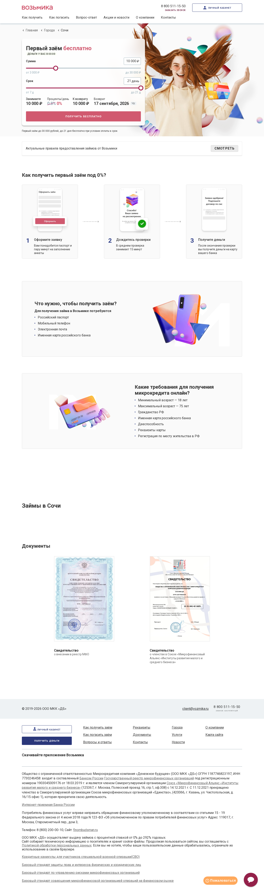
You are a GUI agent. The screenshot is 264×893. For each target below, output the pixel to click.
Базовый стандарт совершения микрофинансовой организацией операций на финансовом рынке (98, 881)
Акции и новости (116, 17)
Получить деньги (46, 740)
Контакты (168, 17)
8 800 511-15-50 (173, 6)
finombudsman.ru (85, 830)
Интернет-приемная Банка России (48, 805)
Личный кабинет (219, 8)
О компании (145, 17)
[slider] (55, 68)
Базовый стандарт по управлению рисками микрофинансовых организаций (81, 873)
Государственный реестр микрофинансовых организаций (149, 778)
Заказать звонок (175, 10)
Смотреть (224, 148)
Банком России (91, 778)
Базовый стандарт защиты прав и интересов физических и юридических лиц (81, 865)
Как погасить (59, 17)
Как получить (32, 17)
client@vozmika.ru (195, 709)
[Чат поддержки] (251, 880)
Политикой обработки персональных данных (57, 845)
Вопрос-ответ (86, 17)
